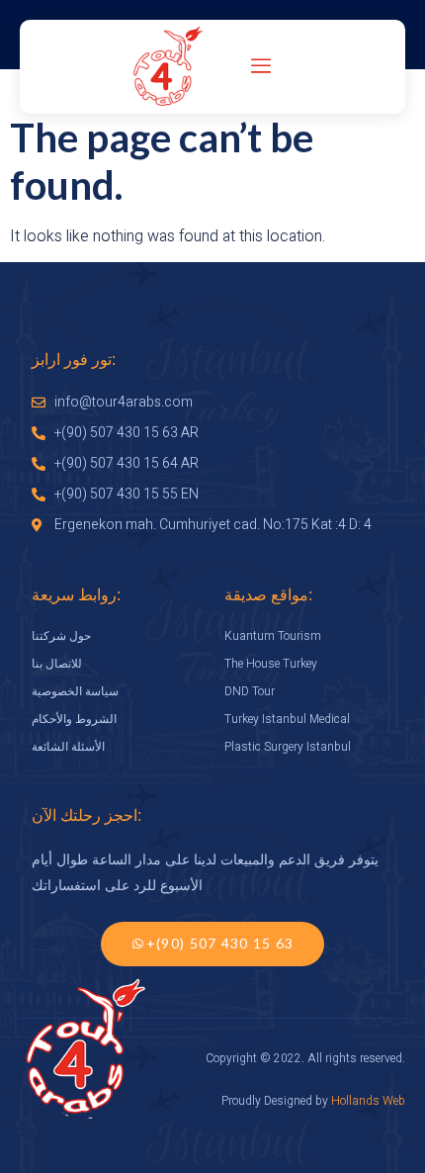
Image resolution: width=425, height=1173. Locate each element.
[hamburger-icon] (262, 67)
